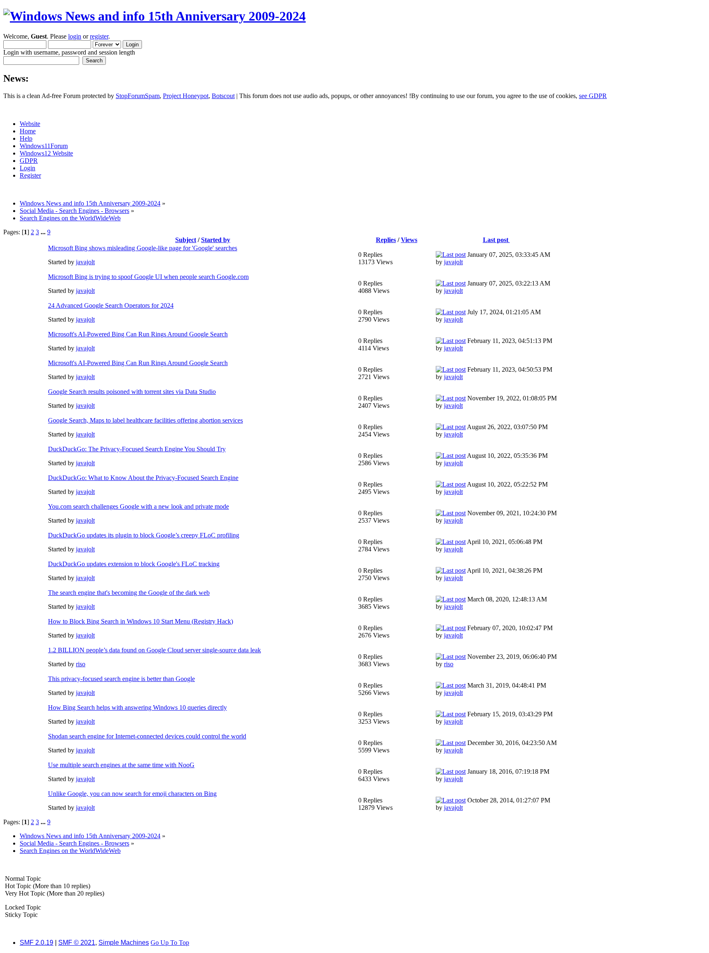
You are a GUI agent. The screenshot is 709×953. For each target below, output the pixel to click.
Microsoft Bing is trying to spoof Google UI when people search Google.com (148, 276)
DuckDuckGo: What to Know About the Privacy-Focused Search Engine (143, 477)
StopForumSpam (138, 95)
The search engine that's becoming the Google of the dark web (129, 592)
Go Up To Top (170, 942)
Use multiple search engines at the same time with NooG (121, 764)
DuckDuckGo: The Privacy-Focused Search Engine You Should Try (137, 449)
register (99, 36)
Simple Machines (123, 942)
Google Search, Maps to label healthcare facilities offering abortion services (145, 420)
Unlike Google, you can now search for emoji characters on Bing (132, 793)
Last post (496, 239)
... (44, 232)
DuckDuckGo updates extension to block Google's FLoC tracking (134, 563)
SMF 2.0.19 (36, 942)
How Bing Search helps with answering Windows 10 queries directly (137, 707)
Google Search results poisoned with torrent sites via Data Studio (132, 391)
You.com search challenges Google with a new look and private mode (138, 506)
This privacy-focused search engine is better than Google (121, 678)
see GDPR (593, 95)
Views (409, 239)
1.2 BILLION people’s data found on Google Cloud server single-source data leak (154, 650)
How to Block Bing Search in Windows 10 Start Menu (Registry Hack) (140, 621)
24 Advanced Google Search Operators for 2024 (111, 305)
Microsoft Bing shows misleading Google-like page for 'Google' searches (142, 248)
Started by (215, 239)
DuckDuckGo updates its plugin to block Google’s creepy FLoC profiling (143, 535)
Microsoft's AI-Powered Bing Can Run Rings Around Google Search (138, 334)
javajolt (85, 261)
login (74, 36)
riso (80, 663)
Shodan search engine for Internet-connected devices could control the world (147, 736)
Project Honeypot (185, 95)
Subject (185, 239)
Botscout (223, 95)
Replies (386, 239)
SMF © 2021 (76, 942)
